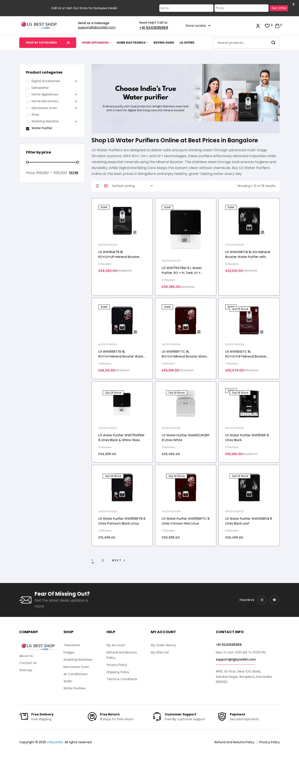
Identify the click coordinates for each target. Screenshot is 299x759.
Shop (35, 114)
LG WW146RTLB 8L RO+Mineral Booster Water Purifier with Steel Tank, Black (247, 257)
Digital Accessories (46, 81)
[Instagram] (262, 600)
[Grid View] (106, 186)
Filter (73, 172)
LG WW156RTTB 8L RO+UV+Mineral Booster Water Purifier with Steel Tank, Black (121, 356)
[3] (267, 25)
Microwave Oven (44, 108)
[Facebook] (274, 600)
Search (273, 43)
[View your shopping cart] (277, 25)
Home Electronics (45, 101)
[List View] (97, 186)
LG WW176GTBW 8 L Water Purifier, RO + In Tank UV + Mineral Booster (182, 273)
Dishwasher (40, 88)
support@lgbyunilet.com (97, 27)
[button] (198, 25)
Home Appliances (45, 94)
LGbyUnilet (55, 742)
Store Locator (196, 25)
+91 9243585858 (153, 27)
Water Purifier (107, 245)
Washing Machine (45, 121)
